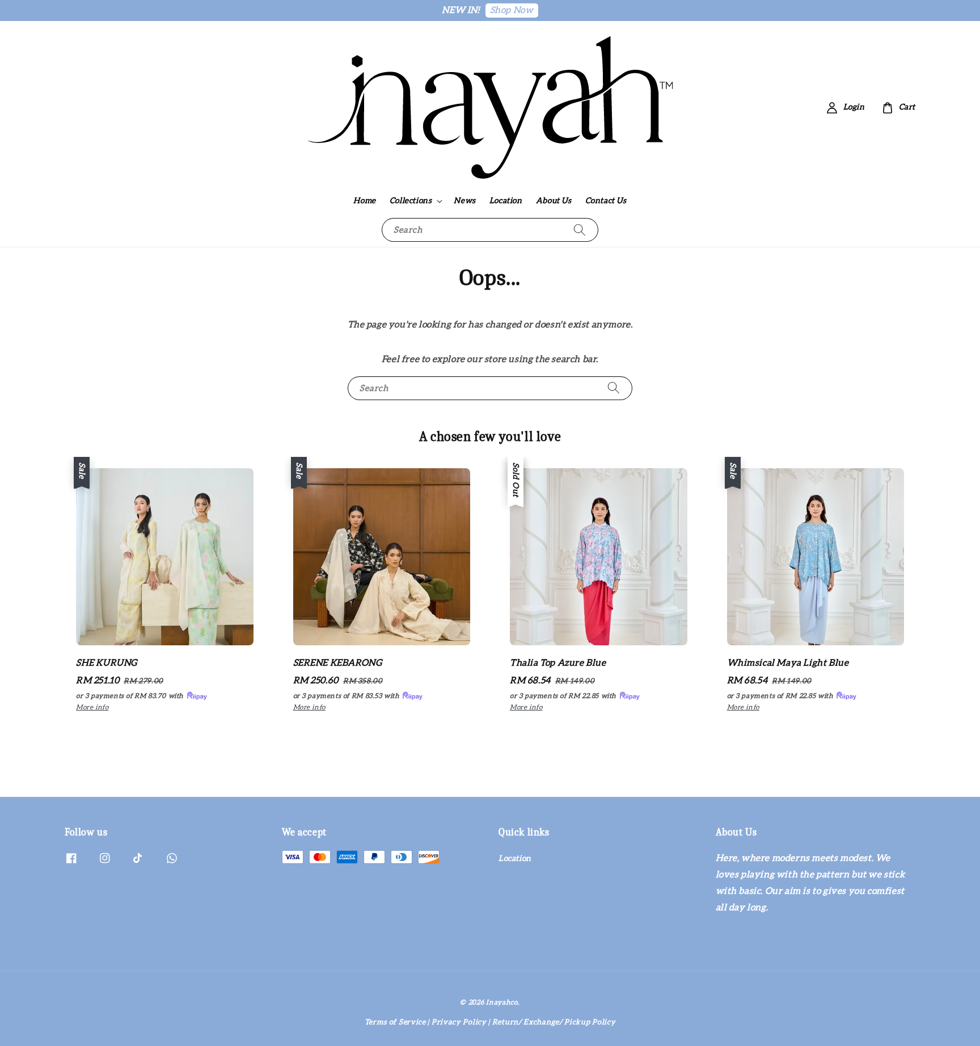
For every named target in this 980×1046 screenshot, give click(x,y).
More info (92, 707)
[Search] (579, 230)
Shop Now (512, 10)
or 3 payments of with (131, 695)
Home (364, 201)
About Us (554, 201)
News (464, 201)
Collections (411, 201)
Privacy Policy (459, 1022)
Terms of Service (395, 1022)
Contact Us (606, 201)
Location (505, 201)
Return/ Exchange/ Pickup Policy (554, 1022)
